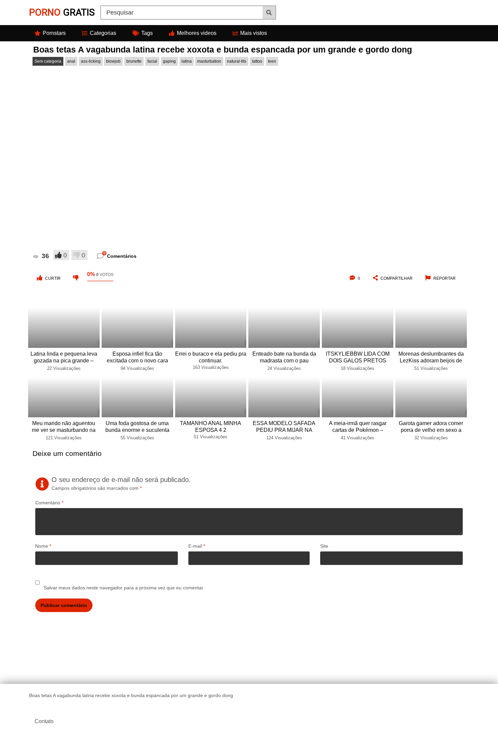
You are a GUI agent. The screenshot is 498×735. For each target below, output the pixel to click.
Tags (147, 33)
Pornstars (54, 33)
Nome (43, 546)
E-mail (196, 546)
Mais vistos (253, 33)
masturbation (209, 61)
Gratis (62, 12)
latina (187, 61)
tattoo (257, 61)
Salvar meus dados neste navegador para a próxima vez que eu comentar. (124, 587)
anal (71, 61)
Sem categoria (48, 61)
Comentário (49, 502)
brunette (134, 61)
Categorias (103, 33)
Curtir (53, 278)
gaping (169, 61)
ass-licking (91, 61)
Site (324, 546)
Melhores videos (196, 33)
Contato (44, 721)
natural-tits (236, 61)
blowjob (113, 61)
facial (152, 61)
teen (272, 61)
